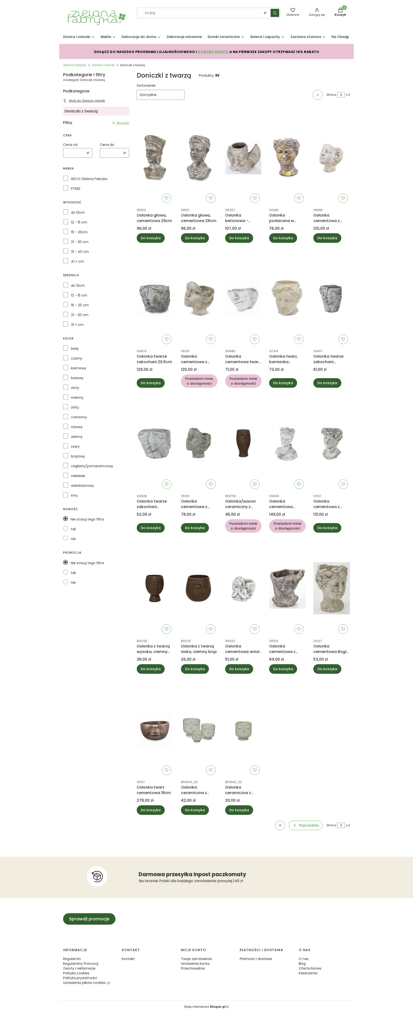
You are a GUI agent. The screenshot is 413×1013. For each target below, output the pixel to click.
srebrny (77, 397)
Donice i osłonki (103, 65)
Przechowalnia (193, 968)
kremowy (78, 368)
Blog (302, 963)
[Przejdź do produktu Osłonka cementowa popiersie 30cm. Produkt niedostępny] (287, 443)
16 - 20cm (79, 232)
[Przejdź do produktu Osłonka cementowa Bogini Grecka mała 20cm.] (331, 588)
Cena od (70, 144)
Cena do (107, 144)
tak (73, 529)
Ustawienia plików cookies (85, 982)
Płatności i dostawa (256, 958)
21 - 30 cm (79, 241)
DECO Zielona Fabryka (89, 178)
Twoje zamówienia (196, 958)
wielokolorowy (82, 485)
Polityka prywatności (80, 978)
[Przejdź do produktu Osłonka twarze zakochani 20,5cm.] (155, 298)
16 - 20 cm (80, 305)
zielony (76, 436)
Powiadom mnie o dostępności (199, 381)
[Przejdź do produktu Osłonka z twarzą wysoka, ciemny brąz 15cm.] (155, 588)
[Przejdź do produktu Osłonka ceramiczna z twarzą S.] (243, 729)
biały (75, 348)
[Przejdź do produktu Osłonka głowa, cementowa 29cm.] (155, 157)
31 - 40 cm (80, 251)
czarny (76, 358)
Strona (331, 95)
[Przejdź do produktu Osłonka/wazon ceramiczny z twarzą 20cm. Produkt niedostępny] (243, 443)
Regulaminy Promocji (80, 963)
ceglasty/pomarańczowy (92, 466)
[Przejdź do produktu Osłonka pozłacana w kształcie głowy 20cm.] (287, 157)
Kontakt (128, 958)
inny (74, 495)
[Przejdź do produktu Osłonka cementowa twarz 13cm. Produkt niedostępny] (243, 298)
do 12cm (78, 212)
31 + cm (77, 324)
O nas (304, 958)
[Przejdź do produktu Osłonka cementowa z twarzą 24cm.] (331, 157)
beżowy (77, 378)
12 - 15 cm (79, 222)
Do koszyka (151, 238)
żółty (75, 407)
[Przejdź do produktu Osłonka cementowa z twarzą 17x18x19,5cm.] (199, 443)
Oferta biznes (310, 968)
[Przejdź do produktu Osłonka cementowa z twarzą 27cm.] (331, 443)
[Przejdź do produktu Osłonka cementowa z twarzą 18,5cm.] (287, 588)
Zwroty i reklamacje (79, 968)
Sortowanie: (146, 85)
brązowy (78, 456)
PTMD (75, 188)
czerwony (79, 417)
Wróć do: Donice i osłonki (87, 101)
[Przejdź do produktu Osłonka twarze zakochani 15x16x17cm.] (331, 298)
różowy (76, 426)
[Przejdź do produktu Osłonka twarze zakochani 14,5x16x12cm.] (155, 443)
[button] (275, 13)
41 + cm (77, 261)
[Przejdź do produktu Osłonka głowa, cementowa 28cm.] (199, 157)
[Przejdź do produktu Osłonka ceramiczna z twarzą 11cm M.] (199, 729)
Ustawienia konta (195, 963)
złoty (75, 387)
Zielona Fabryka (74, 65)
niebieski (78, 475)
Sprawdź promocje (89, 919)
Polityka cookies (76, 973)
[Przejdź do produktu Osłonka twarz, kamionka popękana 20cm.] (287, 298)
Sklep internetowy (205, 1007)
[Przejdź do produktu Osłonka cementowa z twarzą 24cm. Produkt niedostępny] (199, 298)
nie (73, 538)
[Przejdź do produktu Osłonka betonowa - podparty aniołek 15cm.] (243, 157)
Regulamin (72, 958)
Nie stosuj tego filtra (87, 519)
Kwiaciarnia (308, 973)
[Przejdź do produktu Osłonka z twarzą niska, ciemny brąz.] (199, 588)
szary (75, 446)
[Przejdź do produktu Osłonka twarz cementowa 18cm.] (155, 729)
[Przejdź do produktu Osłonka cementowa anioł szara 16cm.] (243, 588)
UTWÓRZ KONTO (213, 51)
